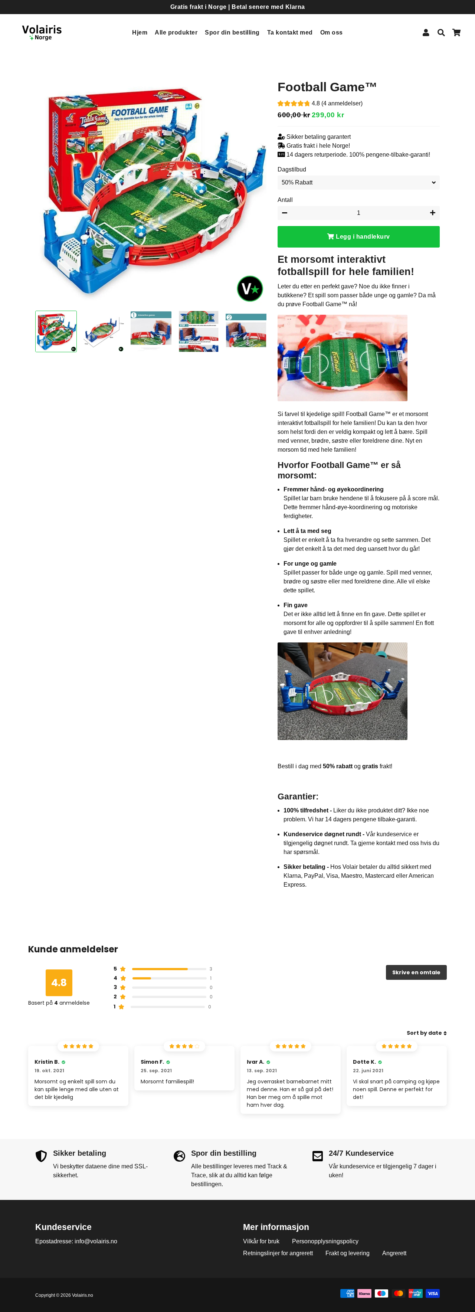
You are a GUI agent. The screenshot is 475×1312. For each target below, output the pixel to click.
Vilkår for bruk (261, 1241)
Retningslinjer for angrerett (278, 1253)
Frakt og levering (347, 1253)
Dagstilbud (292, 169)
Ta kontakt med (290, 32)
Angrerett (394, 1253)
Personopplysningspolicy (325, 1241)
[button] (320, 104)
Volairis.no (82, 1295)
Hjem (139, 32)
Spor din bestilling (232, 32)
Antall (285, 200)
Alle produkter (176, 32)
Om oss (331, 32)
